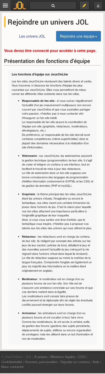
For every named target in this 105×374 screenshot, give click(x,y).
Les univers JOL (32, 36)
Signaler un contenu (75, 361)
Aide (96, 361)
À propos (41, 356)
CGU (81, 356)
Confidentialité (11, 361)
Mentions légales (62, 356)
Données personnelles (41, 361)
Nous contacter (12, 366)
